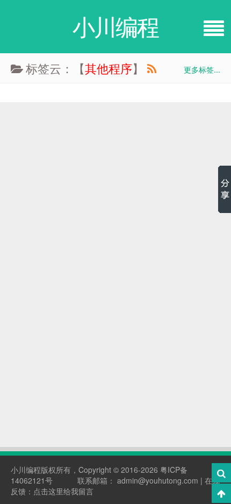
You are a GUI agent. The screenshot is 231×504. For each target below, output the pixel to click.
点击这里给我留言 (63, 491)
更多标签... (202, 69)
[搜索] (221, 472)
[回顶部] (221, 493)
